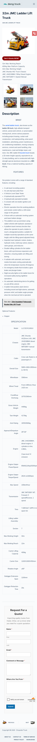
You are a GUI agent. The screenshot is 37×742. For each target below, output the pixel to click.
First (7, 637)
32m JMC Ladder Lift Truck (11, 23)
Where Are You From (15, 679)
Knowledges (30, 739)
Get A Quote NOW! (11, 58)
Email (9, 650)
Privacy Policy (19, 739)
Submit (10, 707)
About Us (7, 737)
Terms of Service (29, 737)
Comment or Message (15, 661)
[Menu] (34, 4)
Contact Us (17, 737)
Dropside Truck (21, 730)
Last (7, 645)
